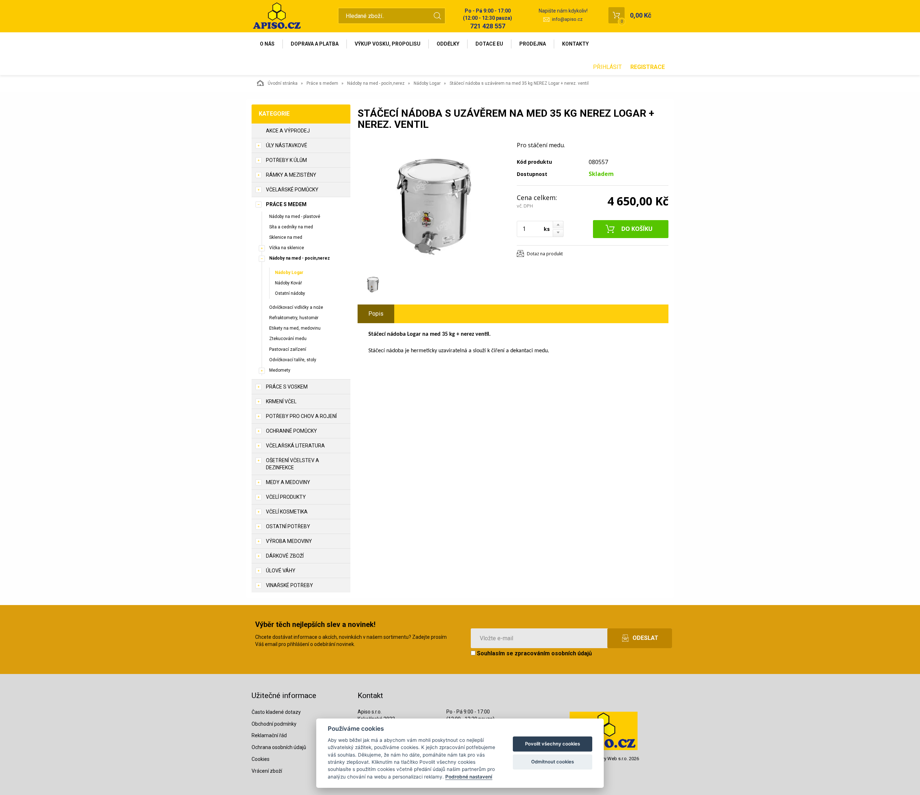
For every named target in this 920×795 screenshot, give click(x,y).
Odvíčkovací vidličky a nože (296, 307)
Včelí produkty (286, 497)
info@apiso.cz (567, 19)
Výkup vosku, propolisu (387, 44)
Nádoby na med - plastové (294, 216)
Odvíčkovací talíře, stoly (292, 359)
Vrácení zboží (267, 771)
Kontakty (575, 44)
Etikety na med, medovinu (295, 328)
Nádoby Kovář (288, 282)
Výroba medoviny (289, 541)
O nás (267, 44)
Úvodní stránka (283, 83)
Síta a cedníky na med (291, 226)
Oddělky (448, 44)
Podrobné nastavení (468, 777)
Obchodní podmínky (274, 724)
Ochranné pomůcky (291, 431)
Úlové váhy (280, 570)
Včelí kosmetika (287, 512)
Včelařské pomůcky (292, 189)
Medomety (279, 370)
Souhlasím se (533, 653)
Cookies (261, 759)
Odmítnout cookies (552, 761)
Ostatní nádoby (290, 293)
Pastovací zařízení (287, 349)
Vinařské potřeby (289, 585)
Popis (375, 313)
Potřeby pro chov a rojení (301, 416)
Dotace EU (489, 44)
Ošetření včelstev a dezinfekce (292, 463)
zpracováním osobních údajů (553, 653)
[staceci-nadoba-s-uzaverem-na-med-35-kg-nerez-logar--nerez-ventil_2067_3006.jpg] (433, 205)
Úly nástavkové (286, 145)
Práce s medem (322, 83)
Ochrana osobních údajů (279, 747)
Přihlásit (607, 67)
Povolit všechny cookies (552, 744)
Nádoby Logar (427, 83)
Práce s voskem (287, 387)
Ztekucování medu (288, 338)
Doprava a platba (315, 44)
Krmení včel (281, 401)
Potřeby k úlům (286, 160)
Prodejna (532, 44)
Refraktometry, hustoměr (293, 317)
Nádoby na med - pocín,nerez (376, 83)
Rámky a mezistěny (291, 175)
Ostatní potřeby (288, 526)
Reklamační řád (269, 735)
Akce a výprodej (288, 131)
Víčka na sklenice (286, 247)
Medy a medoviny (288, 482)
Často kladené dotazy (276, 712)
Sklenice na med (285, 237)
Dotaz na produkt (545, 254)
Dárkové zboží (285, 556)
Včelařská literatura (295, 445)
